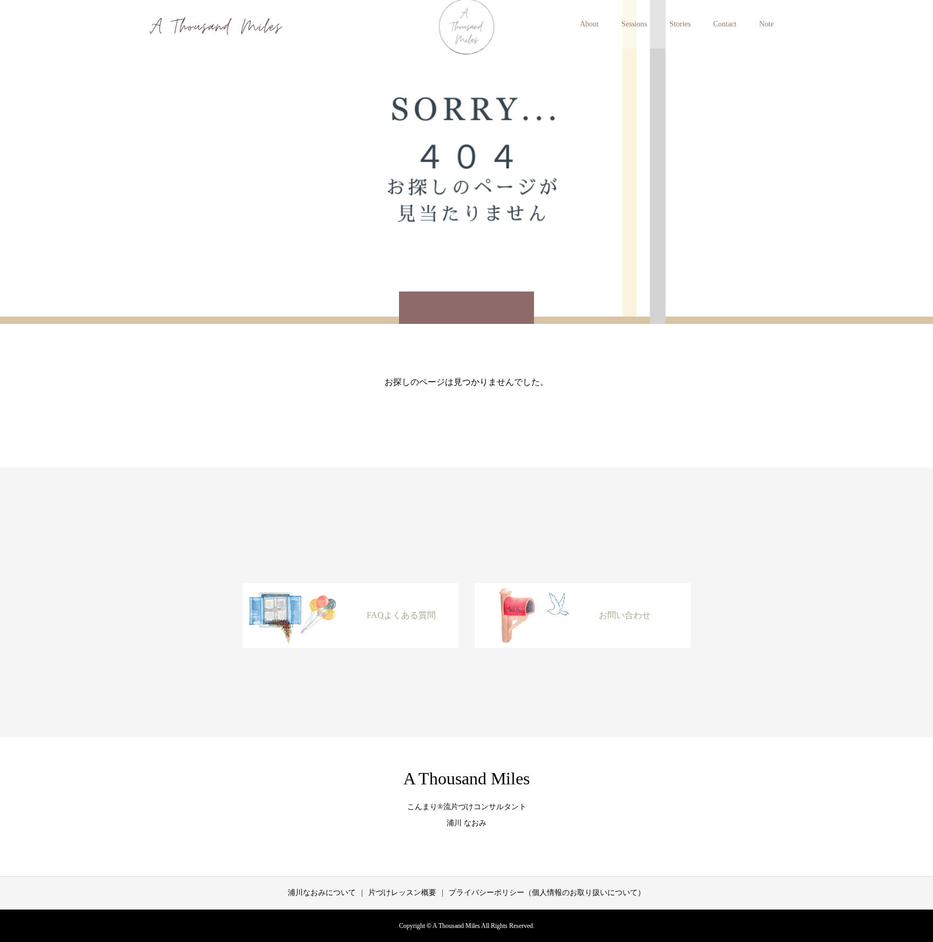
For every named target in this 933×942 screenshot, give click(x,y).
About (589, 24)
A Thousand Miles (466, 778)
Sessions (634, 24)
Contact (724, 24)
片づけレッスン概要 (402, 893)
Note (766, 24)
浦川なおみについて (322, 893)
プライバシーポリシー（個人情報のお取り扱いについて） (547, 893)
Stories (680, 24)
